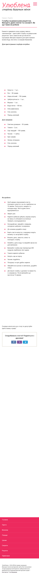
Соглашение (13, 572)
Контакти (5, 572)
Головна (5, 520)
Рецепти (5, 551)
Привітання (6, 556)
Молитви (5, 530)
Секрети (5, 545)
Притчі (4, 525)
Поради (4, 535)
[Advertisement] (19, 67)
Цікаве (4, 540)
